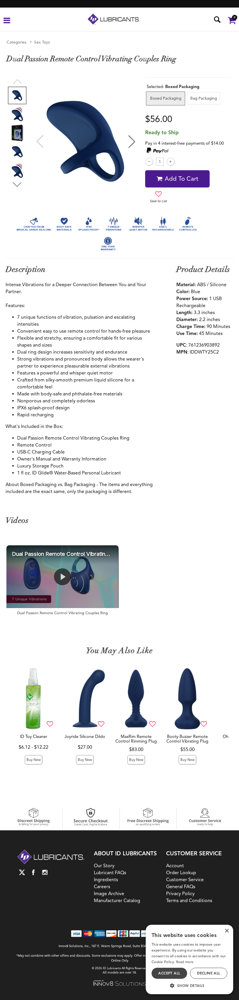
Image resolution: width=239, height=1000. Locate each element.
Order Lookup (181, 873)
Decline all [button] (208, 973)
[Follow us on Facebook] (33, 872)
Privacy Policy (180, 894)
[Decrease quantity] (149, 162)
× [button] (226, 931)
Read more (185, 962)
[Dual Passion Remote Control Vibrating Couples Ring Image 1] (86, 141)
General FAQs (180, 887)
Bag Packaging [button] (203, 98)
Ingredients (106, 880)
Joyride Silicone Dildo (84, 736)
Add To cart (181, 178)
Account (175, 866)
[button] (7, 21)
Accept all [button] (169, 973)
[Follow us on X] (22, 872)
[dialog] (189, 959)
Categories (17, 42)
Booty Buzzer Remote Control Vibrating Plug (187, 739)
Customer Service (185, 880)
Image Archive (109, 894)
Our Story (104, 866)
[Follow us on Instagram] (45, 872)
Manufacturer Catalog (117, 901)
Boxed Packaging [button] (165, 98)
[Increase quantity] (171, 162)
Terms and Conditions (189, 901)
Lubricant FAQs (110, 873)
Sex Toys (42, 42)
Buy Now (34, 759)
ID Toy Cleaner (33, 736)
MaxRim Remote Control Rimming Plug (136, 739)
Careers (102, 887)
